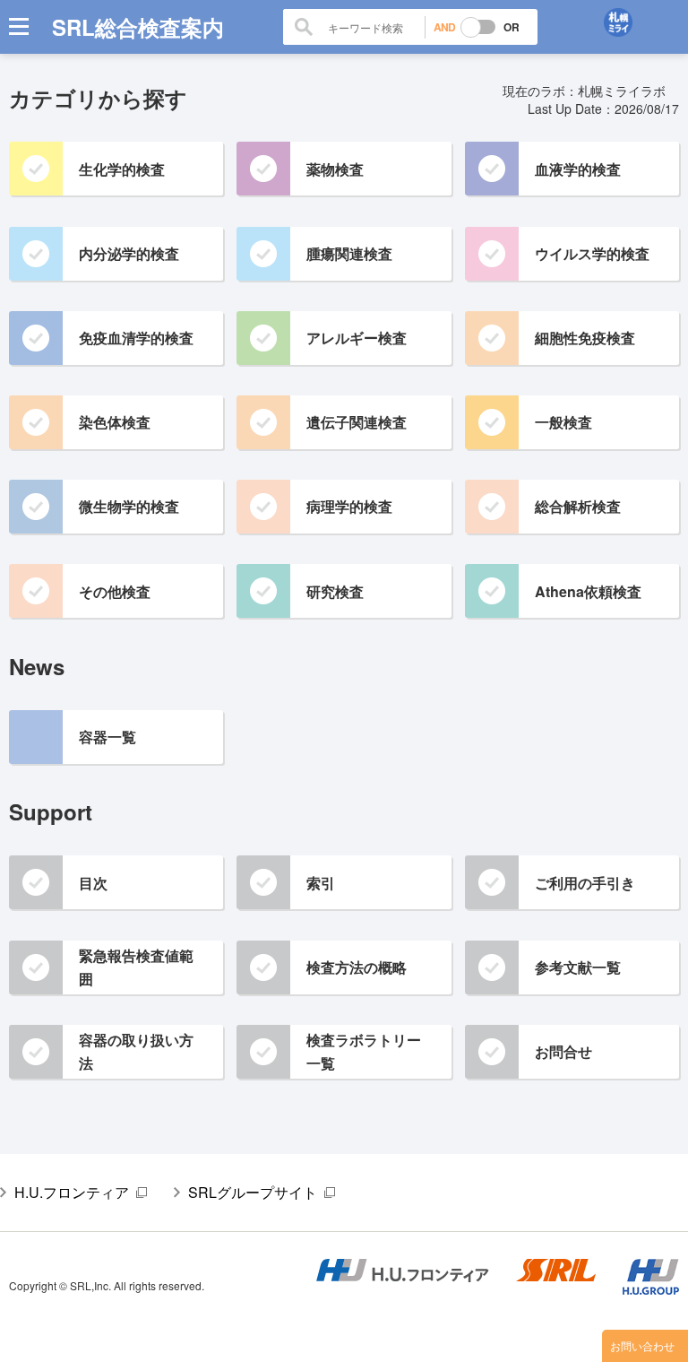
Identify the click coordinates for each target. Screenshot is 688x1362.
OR (511, 27)
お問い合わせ (642, 1345)
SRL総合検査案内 (138, 27)
